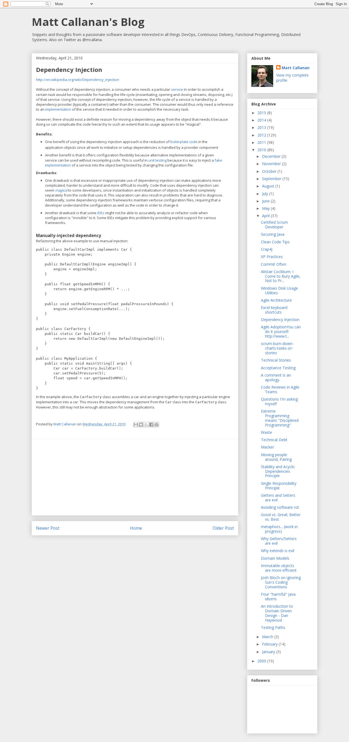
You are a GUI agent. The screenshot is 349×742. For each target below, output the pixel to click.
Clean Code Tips (275, 241)
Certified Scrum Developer (274, 224)
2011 (262, 142)
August (268, 186)
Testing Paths (273, 627)
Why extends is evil (277, 550)
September (272, 178)
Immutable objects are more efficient (279, 568)
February (270, 644)
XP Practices (272, 256)
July (265, 193)
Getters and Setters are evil (278, 497)
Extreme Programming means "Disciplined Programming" (280, 417)
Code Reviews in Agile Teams (280, 389)
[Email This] (136, 424)
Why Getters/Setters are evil (279, 541)
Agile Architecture (276, 300)
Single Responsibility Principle (278, 485)
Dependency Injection (280, 319)
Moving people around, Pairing (276, 457)
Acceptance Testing (278, 367)
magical (61, 190)
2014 (262, 120)
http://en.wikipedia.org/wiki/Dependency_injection (77, 79)
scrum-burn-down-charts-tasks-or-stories (277, 348)
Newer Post (47, 528)
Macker (267, 447)
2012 (262, 135)
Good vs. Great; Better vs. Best (280, 517)
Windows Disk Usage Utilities (279, 290)
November (272, 163)
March (268, 636)
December (272, 156)
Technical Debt (274, 439)
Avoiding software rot (280, 507)
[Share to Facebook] (151, 424)
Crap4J (266, 249)
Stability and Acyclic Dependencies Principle (278, 471)
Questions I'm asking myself (279, 401)
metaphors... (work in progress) (279, 529)
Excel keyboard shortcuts (274, 310)
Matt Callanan (295, 67)
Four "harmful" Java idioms (278, 596)
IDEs (100, 212)
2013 (262, 127)
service (177, 89)
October (270, 171)
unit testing (157, 160)
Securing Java (272, 234)
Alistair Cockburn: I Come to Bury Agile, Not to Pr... (280, 276)
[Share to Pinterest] (156, 424)
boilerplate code (183, 141)
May (266, 208)
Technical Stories (276, 360)
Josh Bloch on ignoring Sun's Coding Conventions (281, 582)
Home (136, 528)
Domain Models (275, 558)
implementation (58, 109)
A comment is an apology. (276, 377)
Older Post (223, 528)
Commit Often (273, 264)
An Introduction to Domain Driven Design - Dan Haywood (277, 613)
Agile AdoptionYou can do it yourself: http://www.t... (281, 331)
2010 (262, 149)
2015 (262, 112)
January (269, 651)
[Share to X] (146, 424)
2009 (262, 661)
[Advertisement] (135, 477)
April (266, 215)
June (266, 201)
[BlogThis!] (141, 424)
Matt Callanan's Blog (88, 21)
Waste (266, 432)
